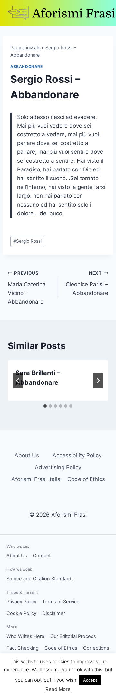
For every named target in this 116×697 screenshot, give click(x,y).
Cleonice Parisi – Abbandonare (87, 283)
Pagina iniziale (25, 47)
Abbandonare (26, 66)
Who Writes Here (25, 636)
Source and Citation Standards (40, 579)
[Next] (98, 380)
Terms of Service (61, 602)
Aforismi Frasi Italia (36, 479)
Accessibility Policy (77, 455)
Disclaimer (53, 613)
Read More (58, 689)
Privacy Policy (21, 602)
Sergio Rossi (27, 241)
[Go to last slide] (18, 380)
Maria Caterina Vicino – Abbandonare (27, 287)
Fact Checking (22, 648)
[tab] (45, 406)
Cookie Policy (21, 613)
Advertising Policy (58, 467)
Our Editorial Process (73, 636)
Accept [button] (90, 679)
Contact (42, 555)
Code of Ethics (86, 479)
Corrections (96, 648)
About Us (27, 455)
